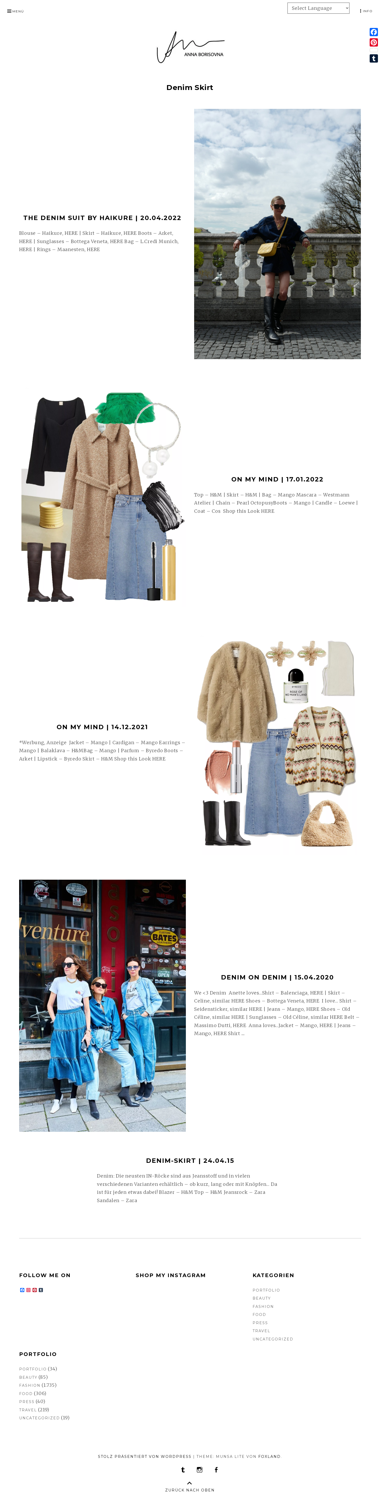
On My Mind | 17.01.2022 (277, 479)
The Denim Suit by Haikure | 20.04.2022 (102, 218)
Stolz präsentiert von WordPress (145, 1456)
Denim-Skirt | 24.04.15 (190, 1160)
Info (368, 11)
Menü (18, 11)
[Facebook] (374, 32)
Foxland (269, 1456)
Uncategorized (273, 1339)
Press (260, 1323)
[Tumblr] (374, 58)
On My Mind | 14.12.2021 (102, 727)
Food (259, 1314)
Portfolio (266, 1290)
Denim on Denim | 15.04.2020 (277, 977)
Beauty (262, 1298)
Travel (261, 1331)
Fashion (263, 1306)
